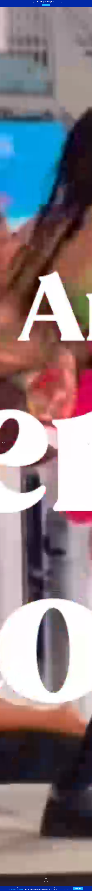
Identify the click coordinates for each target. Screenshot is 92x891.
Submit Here (46, 5)
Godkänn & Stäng (77, 888)
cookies (13, 889)
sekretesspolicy (20, 889)
